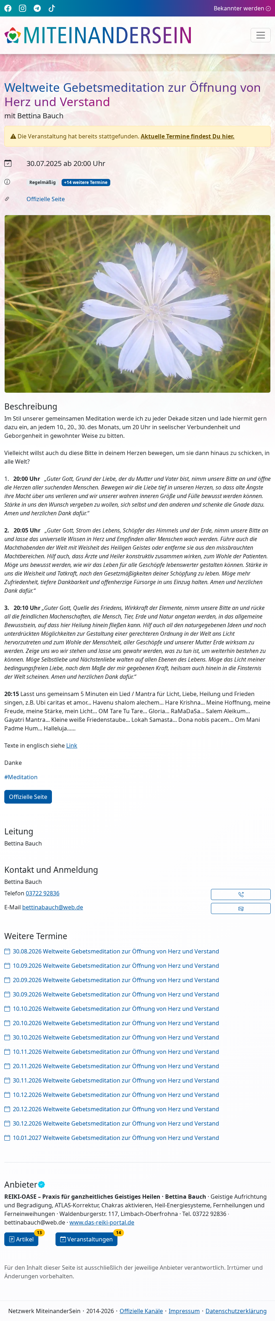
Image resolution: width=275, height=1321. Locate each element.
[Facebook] (7, 8)
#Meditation (21, 777)
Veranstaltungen (92, 1237)
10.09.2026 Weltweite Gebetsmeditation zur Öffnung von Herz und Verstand (116, 966)
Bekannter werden (239, 8)
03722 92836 (42, 893)
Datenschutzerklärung (236, 1311)
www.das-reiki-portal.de (101, 1222)
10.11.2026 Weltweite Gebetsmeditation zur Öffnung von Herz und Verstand (116, 1052)
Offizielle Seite (45, 199)
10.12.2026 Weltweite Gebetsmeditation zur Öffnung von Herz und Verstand (116, 1095)
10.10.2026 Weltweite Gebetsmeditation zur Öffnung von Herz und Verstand (116, 1009)
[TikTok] (52, 8)
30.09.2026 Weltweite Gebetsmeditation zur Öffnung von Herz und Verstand (116, 994)
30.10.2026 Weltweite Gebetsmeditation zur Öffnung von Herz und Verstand (116, 1037)
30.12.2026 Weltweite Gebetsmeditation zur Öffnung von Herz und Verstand (116, 1123)
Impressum (184, 1311)
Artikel (27, 1237)
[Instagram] (22, 8)
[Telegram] (37, 8)
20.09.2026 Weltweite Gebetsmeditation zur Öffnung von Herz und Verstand (116, 980)
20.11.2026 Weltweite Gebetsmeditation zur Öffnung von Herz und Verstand (116, 1066)
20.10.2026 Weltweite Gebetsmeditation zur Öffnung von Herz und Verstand (116, 1023)
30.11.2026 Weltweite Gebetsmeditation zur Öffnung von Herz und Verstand (116, 1080)
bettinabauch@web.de (52, 907)
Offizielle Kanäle (141, 1311)
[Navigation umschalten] (261, 35)
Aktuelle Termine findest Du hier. (188, 136)
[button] (241, 894)
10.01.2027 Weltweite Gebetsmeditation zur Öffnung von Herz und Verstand (116, 1138)
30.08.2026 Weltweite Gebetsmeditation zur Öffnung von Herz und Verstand (116, 951)
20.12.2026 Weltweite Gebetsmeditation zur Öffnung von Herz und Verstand (116, 1109)
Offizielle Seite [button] (28, 797)
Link (71, 745)
